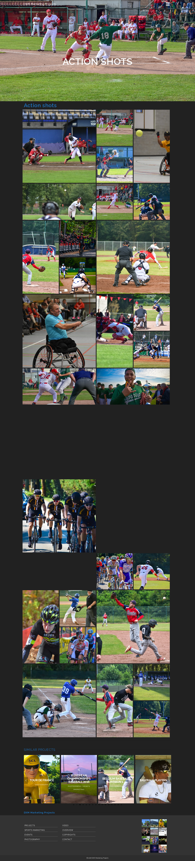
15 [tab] (118, 804)
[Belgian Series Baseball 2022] (146, 823)
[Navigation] (167, 4)
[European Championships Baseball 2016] (41, 770)
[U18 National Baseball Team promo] (154, 832)
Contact (67, 839)
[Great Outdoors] (154, 823)
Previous (26, 780)
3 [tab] (80, 804)
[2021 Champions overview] (163, 849)
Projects (30, 825)
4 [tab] (83, 804)
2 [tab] (76, 804)
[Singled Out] (153, 774)
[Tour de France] (163, 823)
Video (65, 825)
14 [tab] (115, 804)
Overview (67, 830)
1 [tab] (73, 804)
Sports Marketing (35, 830)
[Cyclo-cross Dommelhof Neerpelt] (154, 840)
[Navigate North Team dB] (163, 832)
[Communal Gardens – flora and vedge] (146, 840)
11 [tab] (105, 804)
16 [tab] (121, 804)
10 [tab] (102, 804)
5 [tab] (86, 804)
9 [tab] (99, 804)
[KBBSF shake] (154, 849)
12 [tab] (108, 804)
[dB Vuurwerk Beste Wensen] (163, 840)
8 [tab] (96, 804)
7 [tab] (92, 804)
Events (28, 835)
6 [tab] (89, 804)
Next (169, 780)
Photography (32, 839)
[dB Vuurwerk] (146, 832)
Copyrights (68, 835)
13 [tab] (111, 804)
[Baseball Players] (116, 774)
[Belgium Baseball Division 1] (79, 773)
